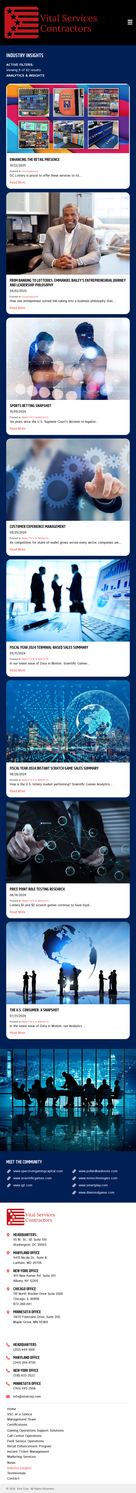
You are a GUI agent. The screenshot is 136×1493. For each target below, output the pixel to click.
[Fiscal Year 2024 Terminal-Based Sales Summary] (68, 600)
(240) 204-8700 (24, 1362)
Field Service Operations (25, 1441)
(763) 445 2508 (24, 1388)
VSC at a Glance (19, 1414)
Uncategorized (30, 171)
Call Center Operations (24, 1436)
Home (11, 1409)
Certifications (17, 1424)
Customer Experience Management (38, 526)
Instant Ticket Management (28, 1451)
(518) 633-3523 (24, 1375)
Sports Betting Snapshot (30, 406)
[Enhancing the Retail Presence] (68, 118)
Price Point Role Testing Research (37, 889)
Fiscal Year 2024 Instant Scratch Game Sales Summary (54, 768)
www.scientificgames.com (32, 1178)
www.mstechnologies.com (98, 1178)
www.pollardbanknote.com (98, 1171)
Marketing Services (21, 1456)
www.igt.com (22, 1185)
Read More (17, 182)
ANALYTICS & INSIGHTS (35, 417)
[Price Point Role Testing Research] (68, 842)
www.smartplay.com (93, 1185)
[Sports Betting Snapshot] (68, 358)
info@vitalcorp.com (27, 1396)
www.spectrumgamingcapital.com (38, 1171)
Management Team (21, 1419)
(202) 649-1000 (24, 1350)
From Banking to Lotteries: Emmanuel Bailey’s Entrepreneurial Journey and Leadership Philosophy (68, 282)
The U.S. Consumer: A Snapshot (34, 1010)
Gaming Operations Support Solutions (35, 1430)
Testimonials (16, 1473)
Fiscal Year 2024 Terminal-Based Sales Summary (49, 647)
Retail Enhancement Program (29, 1446)
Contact (13, 1478)
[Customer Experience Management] (68, 479)
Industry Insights (19, 1468)
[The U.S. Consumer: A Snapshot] (68, 963)
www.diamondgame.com (96, 1192)
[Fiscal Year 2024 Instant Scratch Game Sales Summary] (68, 721)
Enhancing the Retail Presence (35, 159)
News (11, 1462)
